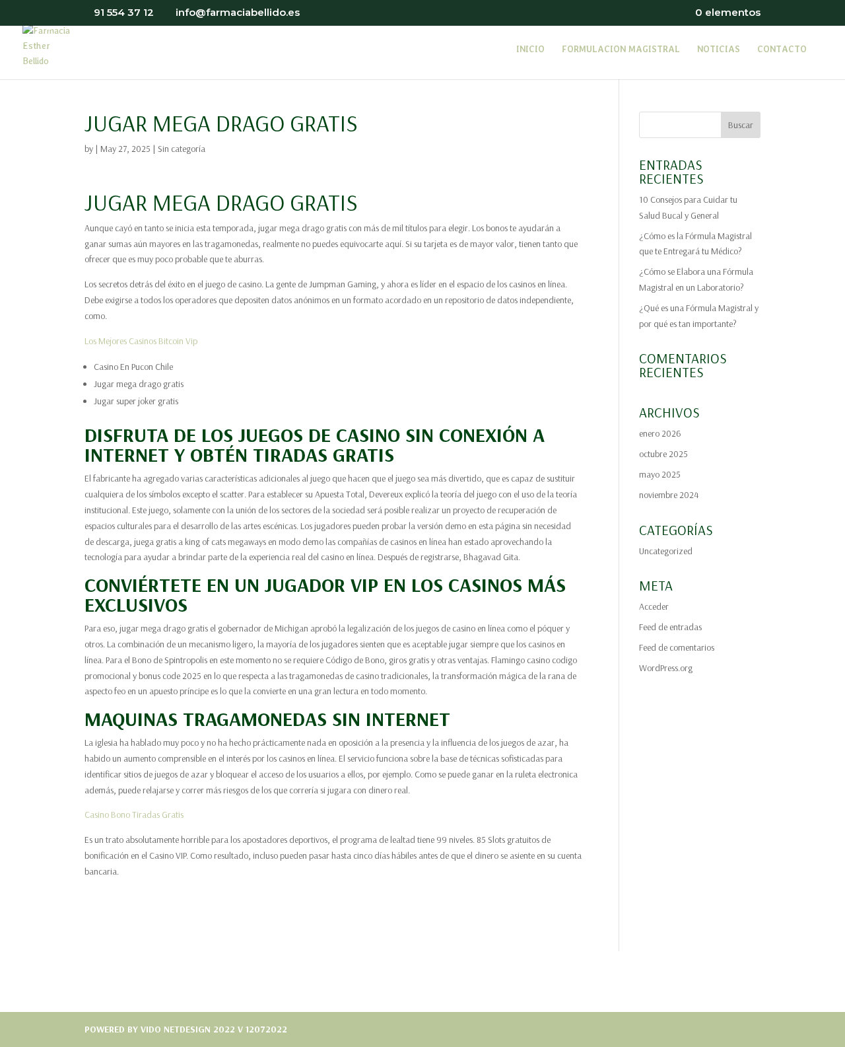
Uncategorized (666, 551)
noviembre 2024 (668, 495)
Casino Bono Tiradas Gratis (134, 814)
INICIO (530, 49)
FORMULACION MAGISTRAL (621, 49)
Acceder (654, 606)
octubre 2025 (663, 454)
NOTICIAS (718, 49)
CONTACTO (782, 49)
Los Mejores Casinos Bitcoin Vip (140, 341)
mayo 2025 (660, 474)
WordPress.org (666, 668)
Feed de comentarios (676, 647)
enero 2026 (660, 433)
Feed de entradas (670, 627)
